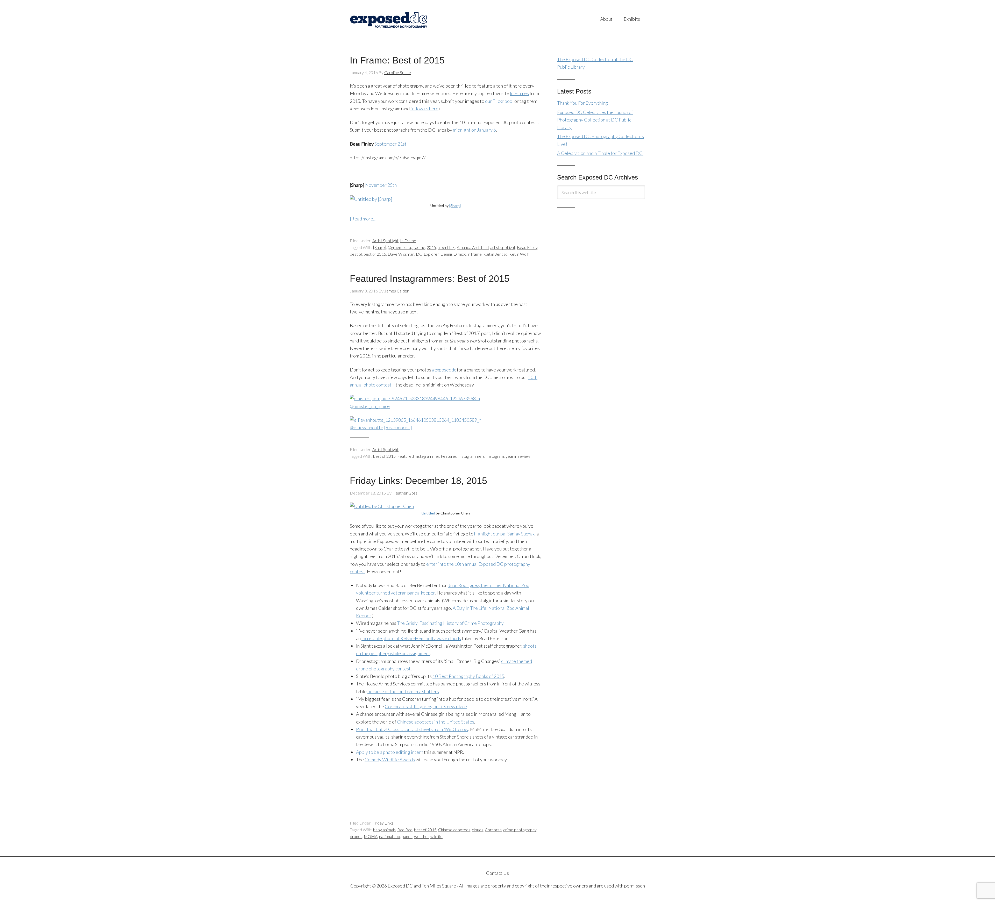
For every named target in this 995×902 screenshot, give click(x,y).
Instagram (495, 456)
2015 (431, 247)
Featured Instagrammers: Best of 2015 (429, 278)
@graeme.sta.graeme (406, 247)
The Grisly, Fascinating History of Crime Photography (450, 623)
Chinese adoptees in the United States (435, 722)
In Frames (519, 93)
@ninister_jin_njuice (370, 406)
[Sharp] (455, 205)
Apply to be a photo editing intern (389, 752)
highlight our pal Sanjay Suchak (504, 533)
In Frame (408, 240)
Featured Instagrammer (418, 456)
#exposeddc (444, 370)
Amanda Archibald (473, 247)
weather (421, 836)
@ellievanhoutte (366, 427)
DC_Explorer (427, 254)
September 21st (390, 144)
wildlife (436, 836)
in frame (474, 254)
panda (407, 836)
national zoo (389, 836)
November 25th (381, 185)
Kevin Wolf (519, 254)
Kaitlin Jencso (495, 254)
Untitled (428, 513)
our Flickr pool (499, 101)
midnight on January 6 (474, 130)
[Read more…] (364, 218)
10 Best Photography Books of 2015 (468, 676)
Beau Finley (527, 247)
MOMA (371, 836)
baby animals (384, 829)
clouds (477, 829)
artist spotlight (502, 247)
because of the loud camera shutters (403, 691)
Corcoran (493, 829)
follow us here (424, 108)
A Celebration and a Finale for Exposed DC (600, 153)
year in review (518, 456)
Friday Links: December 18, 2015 (418, 480)
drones (356, 836)
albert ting (446, 247)
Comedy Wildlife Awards (390, 759)
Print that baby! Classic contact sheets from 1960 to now (412, 729)
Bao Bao (405, 829)
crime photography (519, 829)
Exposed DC (401, 20)
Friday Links (383, 822)
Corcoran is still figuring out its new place (426, 706)
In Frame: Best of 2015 (397, 60)
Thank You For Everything (582, 103)
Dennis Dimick (453, 254)
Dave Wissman (401, 254)
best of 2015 (375, 254)
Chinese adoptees (454, 829)
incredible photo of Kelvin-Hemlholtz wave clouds (411, 638)
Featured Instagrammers (463, 456)
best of (356, 254)
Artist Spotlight (385, 240)
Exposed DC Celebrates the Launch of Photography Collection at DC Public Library (595, 119)
